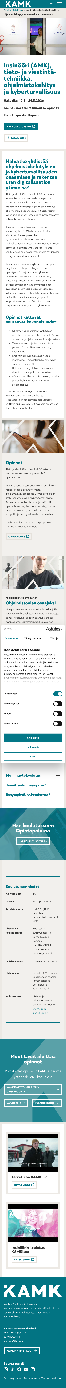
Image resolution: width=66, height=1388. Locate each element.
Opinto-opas (16, 536)
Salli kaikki (33, 737)
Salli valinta (33, 747)
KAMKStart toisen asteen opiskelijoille (23, 1089)
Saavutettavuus (32, 1378)
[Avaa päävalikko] (59, 3)
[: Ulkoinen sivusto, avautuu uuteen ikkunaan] (48, 629)
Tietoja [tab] (54, 638)
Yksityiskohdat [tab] (32, 638)
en (51, 3)
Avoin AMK (14, 1102)
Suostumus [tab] (11, 638)
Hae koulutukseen (19, 126)
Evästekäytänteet (13, 1378)
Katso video (22, 1185)
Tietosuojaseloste (51, 1378)
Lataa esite (18, 138)
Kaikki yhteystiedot (20, 1350)
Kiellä (33, 756)
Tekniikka (17, 10)
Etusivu (7, 10)
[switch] (57, 703)
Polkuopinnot (44, 1102)
